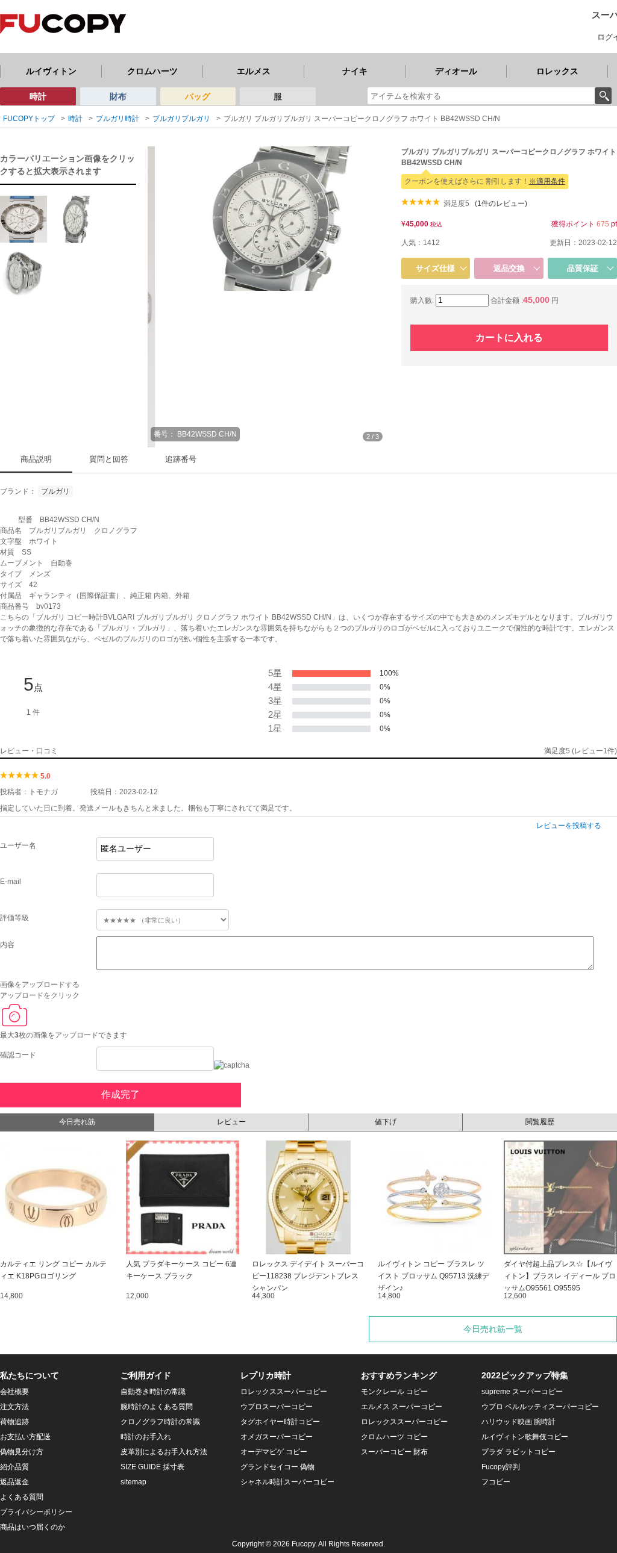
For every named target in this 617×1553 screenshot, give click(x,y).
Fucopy (303, 1544)
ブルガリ (55, 491)
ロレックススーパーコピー (283, 1391)
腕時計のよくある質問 (157, 1406)
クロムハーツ (152, 71)
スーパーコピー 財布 (394, 1452)
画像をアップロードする (40, 984)
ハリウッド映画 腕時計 (518, 1422)
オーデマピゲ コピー (273, 1452)
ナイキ (355, 71)
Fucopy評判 (500, 1467)
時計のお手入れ (146, 1437)
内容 (7, 945)
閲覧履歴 (539, 1122)
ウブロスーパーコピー (276, 1406)
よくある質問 (21, 1497)
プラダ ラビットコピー (518, 1452)
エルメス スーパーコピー (401, 1406)
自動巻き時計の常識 (153, 1391)
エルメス (254, 71)
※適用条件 (547, 181)
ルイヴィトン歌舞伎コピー (524, 1437)
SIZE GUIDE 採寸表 (152, 1467)
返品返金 (14, 1482)
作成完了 (120, 1094)
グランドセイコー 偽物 (277, 1467)
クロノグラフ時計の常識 (160, 1422)
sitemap (133, 1482)
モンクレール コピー (394, 1391)
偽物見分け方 (21, 1452)
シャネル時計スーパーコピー (287, 1482)
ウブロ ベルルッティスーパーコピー (540, 1406)
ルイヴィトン (51, 71)
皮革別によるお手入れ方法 (164, 1452)
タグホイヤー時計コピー (280, 1422)
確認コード (18, 1055)
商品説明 (36, 459)
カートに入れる (509, 337)
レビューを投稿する (568, 825)
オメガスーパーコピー (276, 1437)
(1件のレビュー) (501, 203)
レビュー (231, 1122)
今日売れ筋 (77, 1122)
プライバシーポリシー (36, 1512)
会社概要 (14, 1391)
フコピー (495, 1482)
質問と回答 (108, 459)
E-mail (10, 881)
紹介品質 (14, 1467)
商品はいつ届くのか (32, 1527)
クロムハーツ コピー (394, 1437)
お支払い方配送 (25, 1437)
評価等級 (14, 917)
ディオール (456, 71)
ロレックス (557, 71)
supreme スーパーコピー (522, 1391)
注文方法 (14, 1406)
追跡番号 (180, 459)
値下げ (385, 1122)
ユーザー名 (18, 845)
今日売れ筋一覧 (492, 1329)
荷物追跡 (14, 1422)
